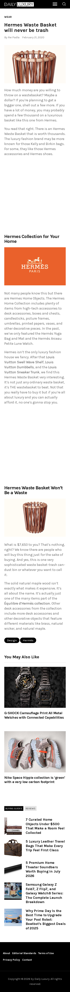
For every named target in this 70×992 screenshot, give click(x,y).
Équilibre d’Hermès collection (27, 603)
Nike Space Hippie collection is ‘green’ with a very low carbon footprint (34, 779)
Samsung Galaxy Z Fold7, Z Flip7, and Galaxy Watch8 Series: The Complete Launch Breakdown (44, 893)
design (12, 640)
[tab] (13, 808)
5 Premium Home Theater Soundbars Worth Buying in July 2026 (43, 869)
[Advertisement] (35, 194)
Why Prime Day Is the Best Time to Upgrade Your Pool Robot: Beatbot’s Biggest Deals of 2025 (46, 919)
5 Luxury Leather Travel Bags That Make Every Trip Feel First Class (45, 845)
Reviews (30, 808)
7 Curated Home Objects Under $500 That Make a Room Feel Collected (45, 826)
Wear (8, 16)
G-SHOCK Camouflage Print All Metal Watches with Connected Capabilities (34, 715)
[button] (35, 64)
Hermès (28, 640)
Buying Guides (13, 808)
